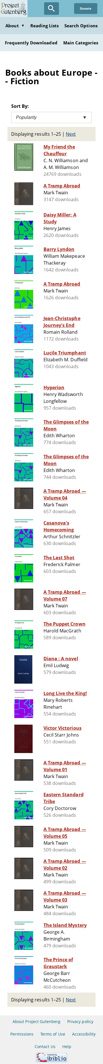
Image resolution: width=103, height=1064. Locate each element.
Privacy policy (80, 1021)
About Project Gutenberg (36, 1021)
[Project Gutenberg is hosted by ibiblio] (51, 1060)
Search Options (81, 25)
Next (71, 134)
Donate (86, 8)
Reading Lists (44, 25)
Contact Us (45, 1046)
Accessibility (84, 1034)
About (14, 25)
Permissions (21, 1034)
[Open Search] (51, 8)
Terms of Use (52, 1034)
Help (66, 1046)
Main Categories (80, 43)
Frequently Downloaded (31, 43)
